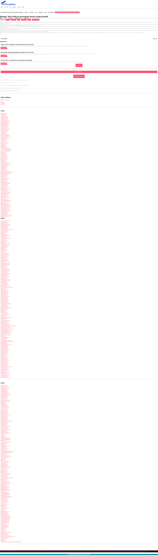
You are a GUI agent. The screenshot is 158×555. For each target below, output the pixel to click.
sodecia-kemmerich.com (6, 335)
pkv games (87, 551)
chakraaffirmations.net (5, 245)
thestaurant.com (4, 343)
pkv (1, 100)
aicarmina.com (4, 399)
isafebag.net (3, 145)
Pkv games (31, 12)
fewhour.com (3, 267)
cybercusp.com (4, 538)
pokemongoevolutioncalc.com (7, 366)
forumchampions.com (5, 120)
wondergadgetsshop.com (6, 432)
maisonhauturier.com (5, 497)
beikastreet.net (4, 114)
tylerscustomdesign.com (6, 129)
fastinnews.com (4, 356)
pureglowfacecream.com (6, 164)
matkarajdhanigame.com (6, 235)
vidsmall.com (3, 319)
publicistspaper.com (5, 527)
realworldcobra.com (5, 299)
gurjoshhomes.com (4, 422)
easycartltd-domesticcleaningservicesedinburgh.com (11, 541)
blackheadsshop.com (5, 326)
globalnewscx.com (4, 289)
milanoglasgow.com (5, 194)
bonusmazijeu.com (4, 346)
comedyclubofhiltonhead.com (6, 330)
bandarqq (2, 103)
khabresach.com (4, 213)
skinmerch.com (4, 408)
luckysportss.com (4, 362)
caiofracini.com (4, 281)
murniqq (62, 551)
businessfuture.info (4, 231)
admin (11, 18)
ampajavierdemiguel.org (5, 394)
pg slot (61, 550)
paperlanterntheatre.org (5, 455)
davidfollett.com (4, 405)
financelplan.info (4, 230)
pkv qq (1, 550)
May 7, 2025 (3, 18)
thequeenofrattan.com (5, 293)
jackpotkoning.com (4, 359)
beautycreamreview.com (6, 467)
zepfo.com (3, 510)
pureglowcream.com (5, 171)
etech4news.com (4, 476)
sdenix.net (3, 141)
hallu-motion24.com (5, 196)
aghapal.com (3, 444)
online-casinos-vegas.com (6, 206)
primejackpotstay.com (5, 369)
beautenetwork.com (5, 533)
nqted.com (3, 502)
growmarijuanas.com (5, 271)
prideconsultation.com (5, 242)
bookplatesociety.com (5, 426)
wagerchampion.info (5, 302)
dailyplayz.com (4, 354)
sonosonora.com (4, 428)
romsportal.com (4, 374)
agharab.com (3, 449)
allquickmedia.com (4, 162)
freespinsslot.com (4, 259)
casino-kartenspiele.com (6, 149)
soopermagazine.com (5, 518)
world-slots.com (4, 237)
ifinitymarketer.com (4, 358)
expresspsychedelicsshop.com (7, 477)
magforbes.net (3, 139)
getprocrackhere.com (5, 355)
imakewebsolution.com (5, 238)
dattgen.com (3, 470)
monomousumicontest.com (6, 303)
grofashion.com (4, 365)
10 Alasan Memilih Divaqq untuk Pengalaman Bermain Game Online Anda (15, 85)
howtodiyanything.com (5, 492)
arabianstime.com (4, 464)
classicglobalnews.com (5, 537)
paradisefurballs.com (5, 260)
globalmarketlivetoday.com (6, 483)
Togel (45, 12)
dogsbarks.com (4, 472)
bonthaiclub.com (4, 424)
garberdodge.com (4, 124)
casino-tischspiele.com (5, 151)
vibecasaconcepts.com (5, 314)
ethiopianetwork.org (5, 274)
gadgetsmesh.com (4, 275)
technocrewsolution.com (5, 136)
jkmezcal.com (3, 339)
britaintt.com (3, 539)
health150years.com (5, 134)
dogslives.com (4, 290)
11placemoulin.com (4, 250)
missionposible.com (5, 205)
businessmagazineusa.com (6, 317)
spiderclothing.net (4, 431)
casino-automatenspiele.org (6, 150)
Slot (36, 12)
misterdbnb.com (4, 338)
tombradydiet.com (4, 423)
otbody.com (3, 152)
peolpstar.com (3, 128)
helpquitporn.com (4, 488)
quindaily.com (3, 528)
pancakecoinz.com (4, 240)
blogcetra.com (3, 285)
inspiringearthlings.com (5, 493)
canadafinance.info (4, 184)
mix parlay (31, 551)
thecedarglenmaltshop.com (6, 220)
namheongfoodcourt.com (6, 193)
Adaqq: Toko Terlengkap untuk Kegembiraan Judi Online (17, 44)
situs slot (107, 550)
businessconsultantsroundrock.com (8, 536)
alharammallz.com (4, 460)
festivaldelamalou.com (5, 122)
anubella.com (3, 531)
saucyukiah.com (4, 113)
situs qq (58, 550)
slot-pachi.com (4, 258)
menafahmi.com (4, 499)
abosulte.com (3, 529)
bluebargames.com (4, 121)
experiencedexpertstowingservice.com (8, 325)
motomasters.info (4, 312)
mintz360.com (3, 251)
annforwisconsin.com (5, 401)
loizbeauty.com (4, 156)
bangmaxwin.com (4, 179)
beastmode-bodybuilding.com (7, 229)
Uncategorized (51, 12)
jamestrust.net (3, 153)
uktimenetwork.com (5, 386)
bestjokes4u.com (4, 246)
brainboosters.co (4, 395)
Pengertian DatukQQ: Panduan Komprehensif (10, 90)
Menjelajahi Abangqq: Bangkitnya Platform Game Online (17, 52)
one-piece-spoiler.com (5, 296)
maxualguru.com (4, 256)
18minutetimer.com (4, 268)
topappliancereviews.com (6, 209)
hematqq (66, 551)
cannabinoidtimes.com (5, 262)
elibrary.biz (3, 441)
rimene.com (3, 186)
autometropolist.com (5, 466)
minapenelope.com (4, 413)
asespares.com (4, 463)
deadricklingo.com (4, 304)
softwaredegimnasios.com (6, 517)
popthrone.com (4, 236)
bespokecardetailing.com (6, 438)
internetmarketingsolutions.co (6, 287)
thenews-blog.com (4, 513)
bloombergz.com (4, 146)
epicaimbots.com (4, 475)
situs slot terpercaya (73, 550)
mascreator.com (4, 498)
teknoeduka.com (4, 512)
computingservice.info (5, 280)
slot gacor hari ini (47, 550)
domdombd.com (4, 353)
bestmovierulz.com (4, 410)
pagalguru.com (4, 505)
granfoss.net (3, 198)
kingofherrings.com (4, 165)
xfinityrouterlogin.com (5, 207)
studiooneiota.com (4, 297)
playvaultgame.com (5, 372)
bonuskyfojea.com (4, 347)
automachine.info (4, 300)
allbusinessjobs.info (5, 226)
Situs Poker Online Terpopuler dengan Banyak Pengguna (12, 12)
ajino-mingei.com (4, 419)
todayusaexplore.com (5, 388)
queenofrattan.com (4, 292)
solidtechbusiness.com (5, 323)
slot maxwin (66, 550)
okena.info (3, 436)
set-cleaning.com (4, 524)
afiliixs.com (3, 459)
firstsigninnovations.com (5, 123)
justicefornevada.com (5, 276)
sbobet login (46, 551)
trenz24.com (3, 154)
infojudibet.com (4, 232)
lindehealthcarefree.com (5, 225)
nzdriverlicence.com (5, 504)
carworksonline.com (5, 130)
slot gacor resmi (102, 551)
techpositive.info (4, 282)
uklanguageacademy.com (6, 224)
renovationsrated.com (5, 521)
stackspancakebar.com (5, 192)
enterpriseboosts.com (5, 147)
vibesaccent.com (4, 393)
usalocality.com (4, 389)
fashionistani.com (4, 478)
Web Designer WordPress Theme (75, 554)
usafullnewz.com (4, 385)
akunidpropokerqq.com (5, 437)
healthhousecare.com (5, 486)
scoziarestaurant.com (5, 522)
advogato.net (3, 144)
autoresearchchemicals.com (6, 215)
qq (1, 105)
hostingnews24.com (5, 490)
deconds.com (3, 540)
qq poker (76, 551)
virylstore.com (3, 132)
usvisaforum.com (4, 409)
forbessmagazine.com (5, 481)
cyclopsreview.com (4, 469)
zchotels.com (3, 509)
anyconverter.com (4, 157)
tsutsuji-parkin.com (4, 448)
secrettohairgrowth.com (5, 173)
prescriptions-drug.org (5, 135)
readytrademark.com (5, 520)
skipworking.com (4, 155)
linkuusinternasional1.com (6, 429)
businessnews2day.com (5, 320)
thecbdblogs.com (4, 214)
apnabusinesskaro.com (5, 216)
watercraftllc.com (4, 457)
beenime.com (3, 334)
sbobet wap (53, 550)
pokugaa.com (3, 370)
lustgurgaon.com (4, 247)
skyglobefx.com (4, 305)
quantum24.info (4, 315)
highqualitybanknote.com (6, 489)
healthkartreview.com (5, 487)
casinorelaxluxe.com (5, 351)
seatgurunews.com (4, 433)
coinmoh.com (3, 468)
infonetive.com (4, 180)
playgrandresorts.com (5, 373)
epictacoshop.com (4, 181)
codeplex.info (3, 435)
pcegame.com (3, 506)
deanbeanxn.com (4, 234)
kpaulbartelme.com (4, 329)
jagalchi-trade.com (4, 411)
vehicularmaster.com (5, 392)
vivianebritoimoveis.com (5, 138)
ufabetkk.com (3, 161)
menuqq (58, 551)
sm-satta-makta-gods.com (6, 516)
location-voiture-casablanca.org (7, 327)
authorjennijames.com (5, 446)
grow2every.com (4, 485)
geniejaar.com (3, 248)
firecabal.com (3, 480)
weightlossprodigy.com (5, 253)
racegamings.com (4, 368)
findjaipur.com (3, 402)
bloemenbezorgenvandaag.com (7, 172)
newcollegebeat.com (5, 406)
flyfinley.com (3, 241)
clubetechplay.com (4, 352)
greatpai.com (3, 454)
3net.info (2, 434)
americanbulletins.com (5, 462)
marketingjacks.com (5, 208)
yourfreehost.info (4, 420)
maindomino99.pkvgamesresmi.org (140, 551)
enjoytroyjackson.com (5, 474)
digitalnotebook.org (4, 255)
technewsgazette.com (5, 163)
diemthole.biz (3, 160)
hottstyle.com (3, 491)
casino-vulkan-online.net (5, 201)
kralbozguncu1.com (5, 495)
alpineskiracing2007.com (6, 200)
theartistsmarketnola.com (6, 189)
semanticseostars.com (5, 269)
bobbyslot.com (4, 249)
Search (79, 65)
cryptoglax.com (4, 415)
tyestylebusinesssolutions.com (7, 341)
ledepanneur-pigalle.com (5, 187)
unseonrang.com (4, 283)
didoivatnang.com (4, 471)
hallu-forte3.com (4, 195)
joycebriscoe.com (4, 398)
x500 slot (41, 550)
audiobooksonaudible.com (6, 532)
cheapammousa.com (5, 450)
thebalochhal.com (4, 391)
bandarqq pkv (10, 550)
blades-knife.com (4, 295)
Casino (26, 12)
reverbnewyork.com (5, 407)
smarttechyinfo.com (5, 254)
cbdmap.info (3, 233)
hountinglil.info (3, 244)
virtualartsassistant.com (5, 331)
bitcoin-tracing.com (4, 534)
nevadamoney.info (4, 185)
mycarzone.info (4, 313)
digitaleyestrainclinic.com (6, 204)
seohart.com (3, 523)
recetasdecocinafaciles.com (6, 452)
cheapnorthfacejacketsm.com (7, 421)
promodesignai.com (5, 526)
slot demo (27, 551)
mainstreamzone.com (5, 270)
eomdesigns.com (4, 309)
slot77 (131, 551)
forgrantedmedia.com (5, 126)
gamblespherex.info (5, 306)
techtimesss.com (4, 131)
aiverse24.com (4, 530)
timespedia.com (4, 158)
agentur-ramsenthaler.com (6, 308)
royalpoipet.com (4, 342)
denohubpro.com (4, 294)
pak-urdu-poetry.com (5, 284)
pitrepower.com (4, 202)
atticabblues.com (4, 465)
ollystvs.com (3, 288)
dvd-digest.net (3, 188)
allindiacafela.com (4, 199)
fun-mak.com (3, 336)
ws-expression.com (5, 508)
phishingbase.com (4, 367)
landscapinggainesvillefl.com (6, 496)
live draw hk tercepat (5, 99)
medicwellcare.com (5, 318)
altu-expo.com (3, 445)
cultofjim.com (3, 403)
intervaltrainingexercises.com (6, 340)
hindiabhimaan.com (5, 211)
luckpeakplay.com (4, 363)
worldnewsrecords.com (5, 321)
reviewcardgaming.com (5, 324)
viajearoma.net (4, 447)
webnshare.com (4, 272)
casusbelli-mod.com (5, 425)
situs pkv (2, 102)
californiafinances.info (5, 183)
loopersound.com (4, 412)
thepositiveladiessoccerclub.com (7, 451)
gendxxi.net (3, 311)
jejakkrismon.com (4, 159)
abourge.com (3, 458)
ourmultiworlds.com (5, 116)
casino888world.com (5, 337)
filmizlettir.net (3, 115)
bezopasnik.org (4, 176)
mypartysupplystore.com (6, 400)
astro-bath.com (4, 443)
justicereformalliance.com (6, 414)
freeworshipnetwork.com (6, 456)
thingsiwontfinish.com (5, 377)
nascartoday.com (4, 501)
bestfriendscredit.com (5, 439)
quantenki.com (4, 316)
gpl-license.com (4, 484)
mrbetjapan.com (4, 166)
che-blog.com (3, 239)
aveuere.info (3, 261)
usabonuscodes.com (5, 515)
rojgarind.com (3, 266)
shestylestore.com (4, 376)
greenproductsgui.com (5, 263)
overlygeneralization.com (6, 273)
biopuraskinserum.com (5, 182)
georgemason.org (4, 221)
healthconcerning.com (5, 264)
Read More (4, 48)
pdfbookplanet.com (4, 291)
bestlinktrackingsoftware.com (6, 344)
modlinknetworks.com (5, 360)
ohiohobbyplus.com (5, 416)
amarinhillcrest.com (5, 142)
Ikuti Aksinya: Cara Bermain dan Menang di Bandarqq (16, 60)
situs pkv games (36, 550)
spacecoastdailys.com (5, 519)
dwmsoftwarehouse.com (6, 473)
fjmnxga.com (3, 177)
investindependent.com (5, 494)
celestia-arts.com (4, 119)
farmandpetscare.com (5, 279)
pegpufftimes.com (4, 118)
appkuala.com (3, 168)
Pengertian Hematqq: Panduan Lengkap (8, 82)
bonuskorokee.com (4, 348)
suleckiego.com (4, 217)
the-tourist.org (3, 143)
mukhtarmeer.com (4, 500)
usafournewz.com (4, 390)
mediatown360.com (5, 203)
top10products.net (4, 227)
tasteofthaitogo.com (5, 174)
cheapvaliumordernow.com (6, 333)
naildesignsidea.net (4, 453)
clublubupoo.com (4, 345)
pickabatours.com (4, 228)
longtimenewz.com (4, 361)
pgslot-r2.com (3, 507)
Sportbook (41, 12)
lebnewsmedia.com (5, 427)
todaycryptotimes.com (5, 514)
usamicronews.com (5, 364)
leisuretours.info (4, 277)
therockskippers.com (5, 197)
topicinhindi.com (4, 223)
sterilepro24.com (4, 322)
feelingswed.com (4, 479)
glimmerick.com (4, 404)
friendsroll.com (4, 430)
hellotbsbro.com (4, 278)
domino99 (5, 550)
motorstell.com (4, 133)
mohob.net (3, 252)
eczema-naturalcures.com (6, 442)
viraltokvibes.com (4, 137)
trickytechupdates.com (5, 210)
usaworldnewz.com (5, 387)
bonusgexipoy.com (4, 349)
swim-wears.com (4, 125)
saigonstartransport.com (5, 178)
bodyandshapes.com (5, 535)
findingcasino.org (4, 298)
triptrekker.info (3, 310)
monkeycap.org (4, 140)
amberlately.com (4, 396)
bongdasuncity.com (5, 257)
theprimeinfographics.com (6, 332)
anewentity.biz (3, 167)
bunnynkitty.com (4, 175)
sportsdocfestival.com (5, 375)
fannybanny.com (4, 357)
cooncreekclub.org (4, 117)
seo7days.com (4, 169)
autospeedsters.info (5, 301)
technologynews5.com (5, 511)
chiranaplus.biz (4, 190)
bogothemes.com (4, 417)
